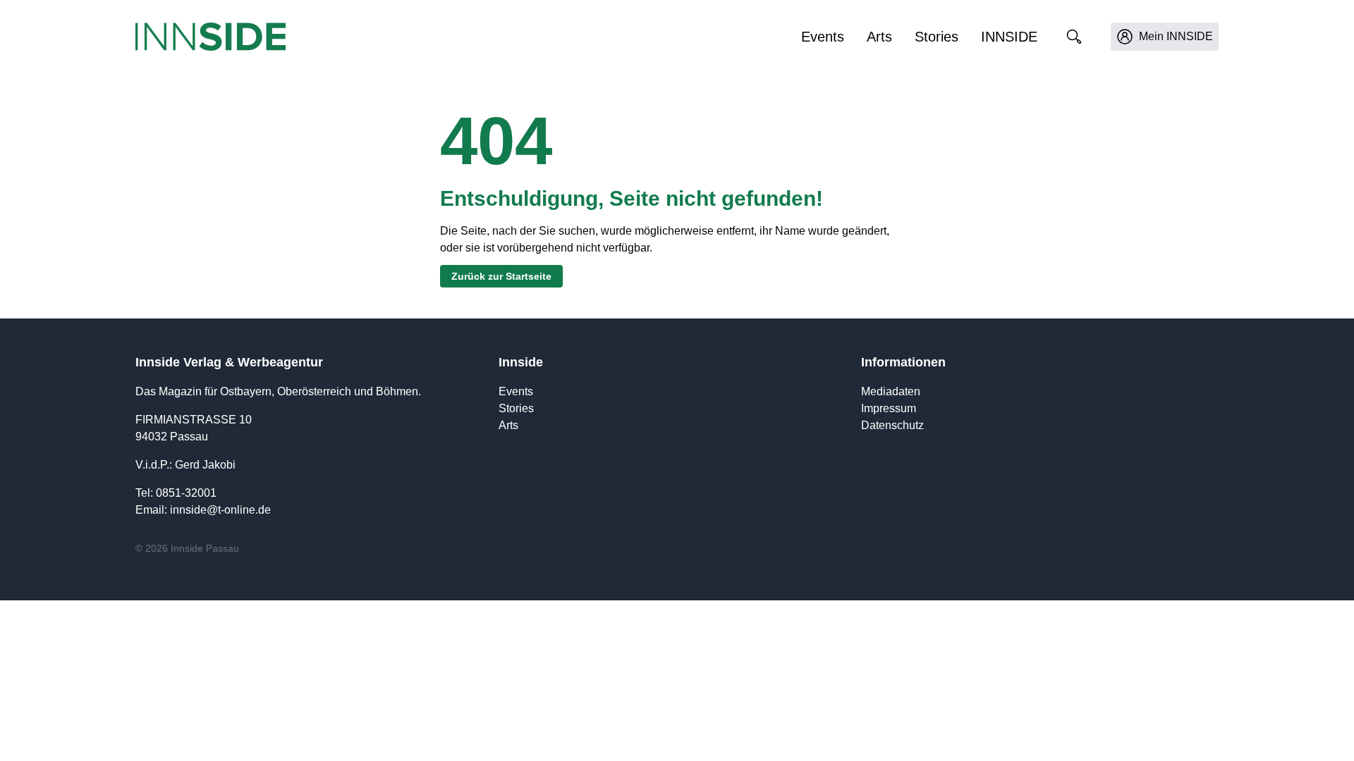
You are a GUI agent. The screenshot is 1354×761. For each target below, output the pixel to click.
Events (822, 36)
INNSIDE (1009, 36)
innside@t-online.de (220, 510)
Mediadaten (890, 391)
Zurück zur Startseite (501, 276)
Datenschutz (892, 425)
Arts (879, 36)
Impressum (888, 408)
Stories (936, 36)
